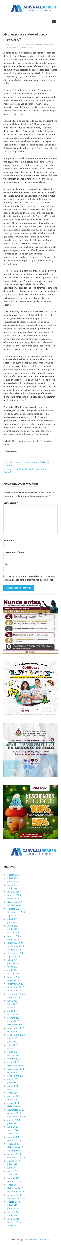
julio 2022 (12, 1041)
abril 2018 (12, 1215)
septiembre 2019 (16, 1157)
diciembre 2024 (15, 942)
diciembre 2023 (15, 983)
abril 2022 (12, 1051)
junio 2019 (12, 1167)
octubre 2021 (14, 1072)
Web (5, 564)
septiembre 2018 (16, 1198)
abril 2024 (12, 969)
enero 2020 (13, 1143)
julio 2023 (12, 1000)
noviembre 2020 (15, 1109)
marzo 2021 (13, 1096)
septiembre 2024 (16, 952)
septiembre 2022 (16, 1034)
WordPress (33, 1239)
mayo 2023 (13, 1007)
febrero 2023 (14, 1017)
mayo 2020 (13, 1130)
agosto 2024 (13, 956)
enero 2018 (13, 1225)
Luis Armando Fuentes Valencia (36, 44)
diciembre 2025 (15, 901)
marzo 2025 (13, 932)
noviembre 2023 (15, 987)
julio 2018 (12, 1205)
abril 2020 (12, 1133)
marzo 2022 (13, 1055)
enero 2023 (13, 1021)
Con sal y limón (11, 47)
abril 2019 (12, 1174)
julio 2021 (12, 1082)
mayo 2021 (13, 1089)
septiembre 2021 (16, 1075)
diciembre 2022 (15, 1024)
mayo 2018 (13, 1211)
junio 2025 (12, 922)
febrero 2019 (14, 1181)
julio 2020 (12, 1123)
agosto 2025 (13, 915)
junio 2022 (12, 1044)
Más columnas (27, 47)
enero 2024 (13, 980)
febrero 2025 (14, 935)
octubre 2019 (14, 1153)
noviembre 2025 (15, 905)
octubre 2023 (14, 990)
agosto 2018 (13, 1201)
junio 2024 (12, 963)
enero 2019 (13, 1184)
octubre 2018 (14, 1194)
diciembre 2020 (15, 1106)
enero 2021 (13, 1102)
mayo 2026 (13, 884)
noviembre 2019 (15, 1150)
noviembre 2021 (15, 1068)
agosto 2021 (13, 1079)
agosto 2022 (13, 1038)
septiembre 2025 (16, 912)
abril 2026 (12, 888)
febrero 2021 (14, 1099)
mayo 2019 (13, 1170)
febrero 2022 (14, 1058)
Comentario (10, 502)
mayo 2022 (13, 1048)
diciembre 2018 (15, 1188)
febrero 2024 (14, 976)
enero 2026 (13, 898)
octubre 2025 (14, 908)
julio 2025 (12, 918)
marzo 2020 (13, 1136)
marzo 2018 (13, 1218)
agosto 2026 (13, 874)
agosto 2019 (13, 1160)
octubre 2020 (14, 1113)
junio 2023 (12, 1004)
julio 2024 (12, 959)
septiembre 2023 (16, 993)
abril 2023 (12, 1010)
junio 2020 (12, 1126)
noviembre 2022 (15, 1027)
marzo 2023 (13, 1014)
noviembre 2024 (15, 946)
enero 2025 (13, 939)
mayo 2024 (13, 966)
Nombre (8, 540)
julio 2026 (12, 878)
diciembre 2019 (15, 1147)
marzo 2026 (13, 891)
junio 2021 (12, 1085)
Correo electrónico (14, 552)
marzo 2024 (13, 973)
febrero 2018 (14, 1222)
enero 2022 (13, 1061)
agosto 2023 (13, 997)
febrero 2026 (14, 895)
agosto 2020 (13, 1119)
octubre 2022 (14, 1031)
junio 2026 (12, 881)
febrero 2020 (14, 1140)
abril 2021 (12, 1092)
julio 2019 (12, 1164)
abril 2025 (12, 929)
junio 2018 (12, 1208)
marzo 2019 (13, 1177)
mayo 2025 (13, 925)
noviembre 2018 (15, 1191)
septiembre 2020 (16, 1116)
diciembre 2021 (15, 1065)
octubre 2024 (14, 949)
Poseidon (44, 1239)
